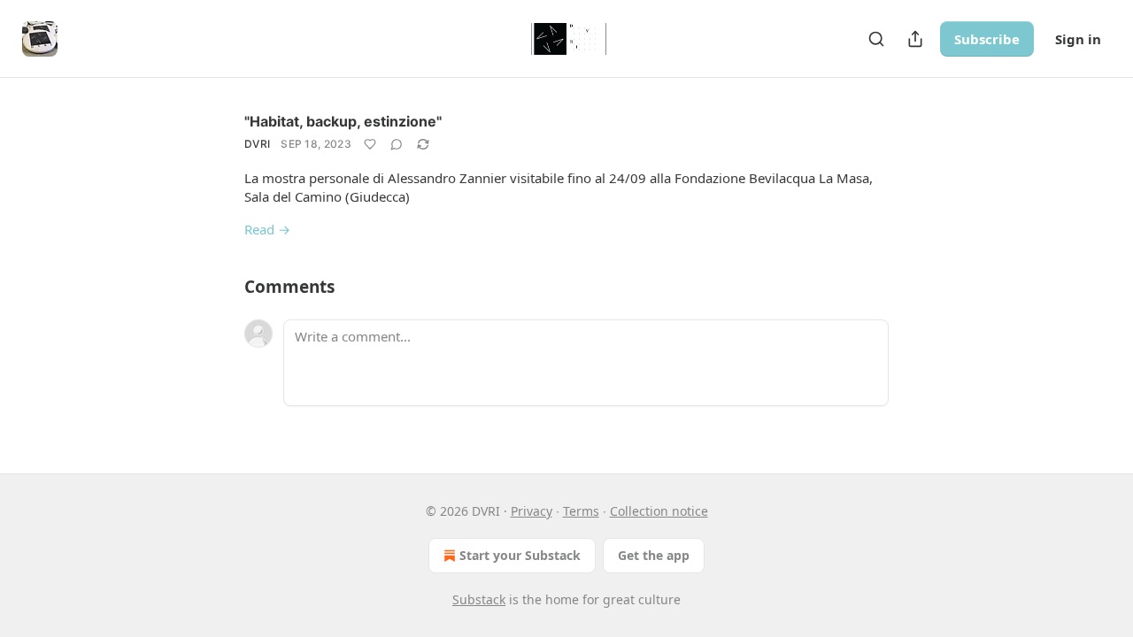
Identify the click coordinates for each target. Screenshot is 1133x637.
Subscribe (987, 39)
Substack (478, 599)
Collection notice (659, 511)
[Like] (370, 144)
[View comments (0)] (396, 144)
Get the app (654, 555)
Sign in (1078, 39)
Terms (581, 511)
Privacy (531, 511)
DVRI (257, 143)
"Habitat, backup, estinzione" (343, 121)
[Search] (876, 39)
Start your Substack (520, 555)
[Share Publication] (915, 39)
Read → (267, 229)
